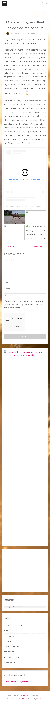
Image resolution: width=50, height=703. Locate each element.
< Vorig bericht (11, 246)
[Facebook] (42, 3)
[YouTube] (47, 3)
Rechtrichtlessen (11, 657)
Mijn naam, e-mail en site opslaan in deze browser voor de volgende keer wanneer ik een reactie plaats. (23, 304)
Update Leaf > (39, 246)
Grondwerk (9, 636)
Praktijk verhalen (11, 647)
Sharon (17, 33)
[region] (25, 570)
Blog (6, 631)
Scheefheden (9, 662)
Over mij (7, 641)
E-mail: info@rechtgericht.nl (16, 682)
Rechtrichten (9, 652)
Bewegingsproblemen (13, 626)
